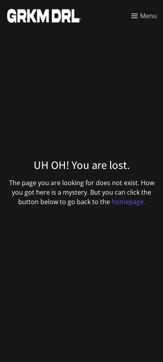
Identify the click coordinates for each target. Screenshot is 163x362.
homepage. (128, 201)
